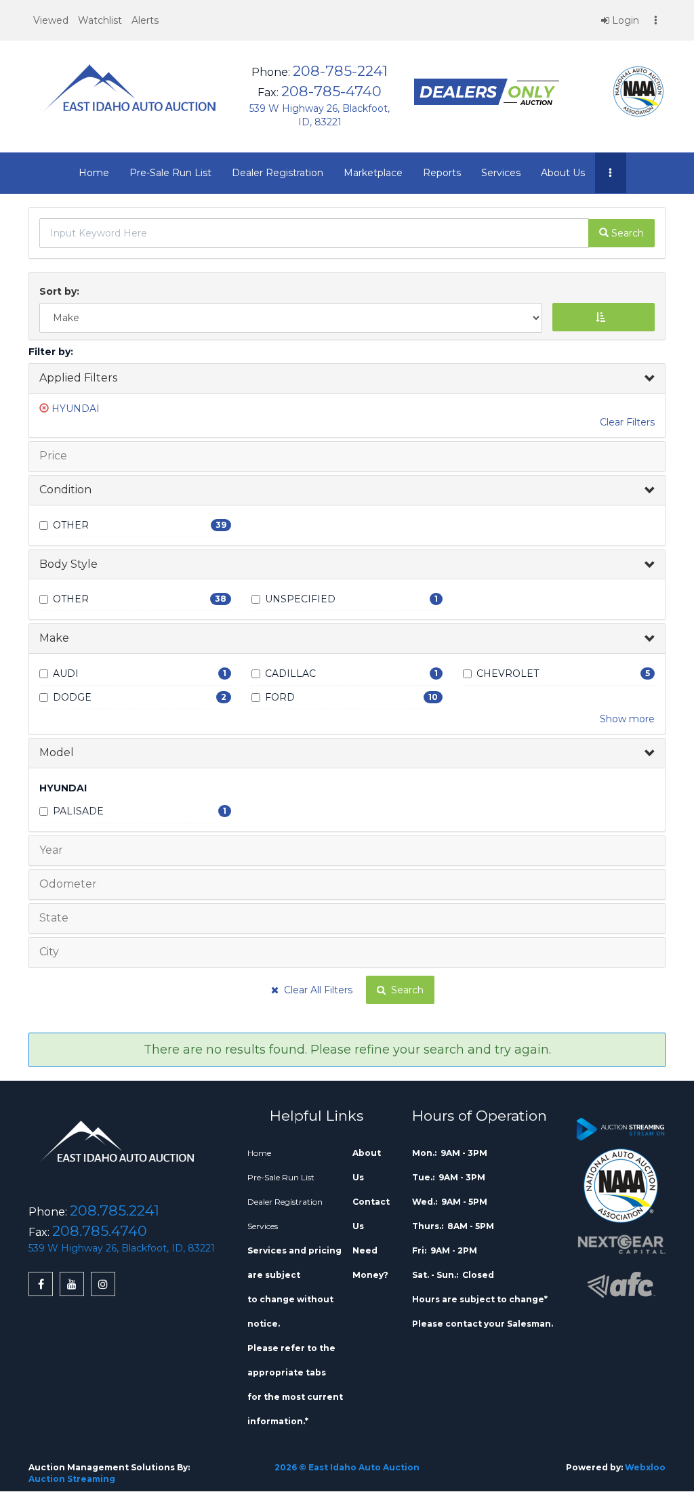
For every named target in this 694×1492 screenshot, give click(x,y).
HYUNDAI (76, 408)
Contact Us (371, 1214)
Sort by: (62, 291)
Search (405, 990)
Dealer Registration (277, 173)
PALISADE (78, 811)
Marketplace (373, 173)
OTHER (71, 525)
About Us (563, 173)
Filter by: (50, 352)
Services (500, 173)
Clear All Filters (315, 990)
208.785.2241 (114, 1210)
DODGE (72, 697)
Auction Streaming (71, 1479)
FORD (280, 697)
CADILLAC (290, 673)
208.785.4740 (99, 1230)
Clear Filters (627, 422)
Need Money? (370, 1262)
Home (94, 173)
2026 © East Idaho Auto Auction (347, 1467)
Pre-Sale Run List (170, 173)
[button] (50, 20)
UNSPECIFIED (300, 599)
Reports (442, 173)
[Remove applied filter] (45, 408)
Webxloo (645, 1467)
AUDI (66, 673)
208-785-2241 (340, 70)
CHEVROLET (507, 673)
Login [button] (624, 20)
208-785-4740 (331, 91)
